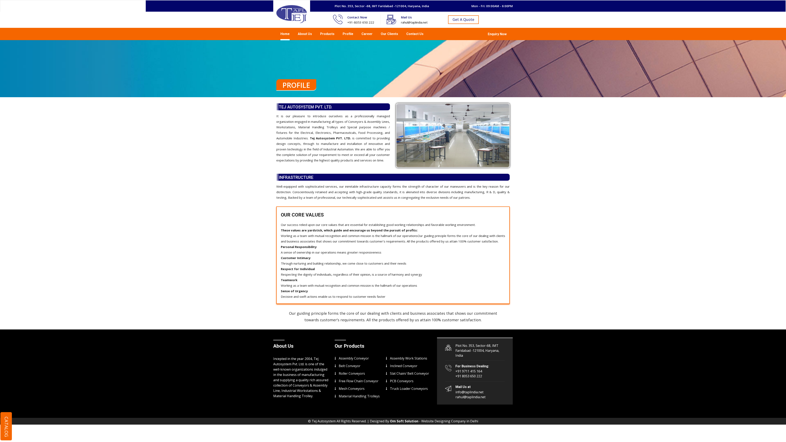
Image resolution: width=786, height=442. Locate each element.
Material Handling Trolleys (359, 396)
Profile (348, 34)
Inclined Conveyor (403, 366)
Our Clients (389, 34)
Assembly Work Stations (408, 358)
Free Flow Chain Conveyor (358, 381)
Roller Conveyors (352, 373)
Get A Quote (463, 19)
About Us (305, 34)
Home (285, 34)
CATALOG (6, 427)
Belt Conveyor (349, 366)
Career (367, 34)
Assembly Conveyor (354, 358)
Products (327, 34)
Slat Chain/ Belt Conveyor (409, 373)
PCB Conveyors (401, 381)
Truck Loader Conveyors (409, 388)
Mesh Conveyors (352, 388)
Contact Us (414, 34)
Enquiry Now (497, 34)
